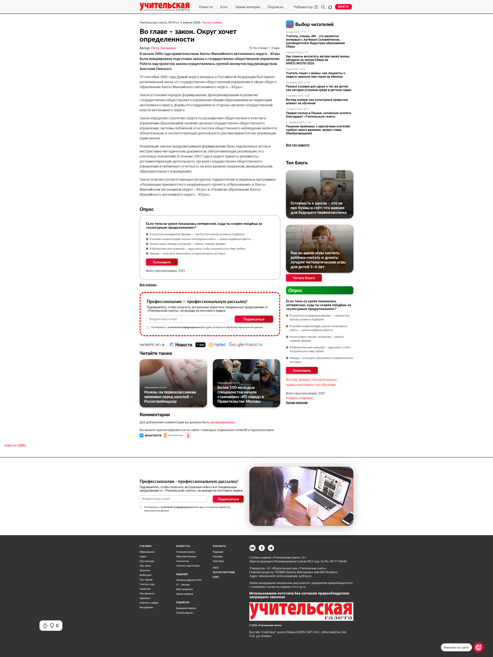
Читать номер (212, 22)
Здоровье (145, 598)
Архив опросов (297, 402)
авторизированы (222, 422)
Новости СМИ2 (15, 445)
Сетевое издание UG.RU (189, 580)
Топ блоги (297, 162)
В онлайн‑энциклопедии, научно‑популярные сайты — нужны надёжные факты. (201, 239)
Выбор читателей (314, 24)
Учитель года (147, 584)
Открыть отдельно (299, 398)
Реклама (217, 556)
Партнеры (218, 561)
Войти (343, 6)
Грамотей (145, 589)
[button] (151, 435)
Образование (147, 552)
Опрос (295, 290)
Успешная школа (185, 552)
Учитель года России (188, 565)
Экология (145, 570)
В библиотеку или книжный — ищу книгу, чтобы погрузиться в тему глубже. (198, 248)
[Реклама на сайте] (479, 647)
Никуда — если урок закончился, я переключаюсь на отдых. (188, 253)
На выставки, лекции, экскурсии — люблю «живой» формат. (188, 243)
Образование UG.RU (155, 387)
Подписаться (253, 319)
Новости (206, 7)
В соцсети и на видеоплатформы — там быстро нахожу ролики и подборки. (197, 234)
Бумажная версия (186, 608)
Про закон (145, 565)
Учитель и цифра (149, 602)
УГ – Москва (183, 584)
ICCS (215, 567)
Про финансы (147, 593)
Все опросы (148, 285)
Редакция (218, 552)
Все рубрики (146, 607)
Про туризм (146, 579)
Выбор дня (145, 575)
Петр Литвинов (163, 48)
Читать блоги (304, 278)
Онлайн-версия (184, 613)
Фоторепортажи (224, 572)
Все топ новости (297, 145)
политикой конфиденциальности (186, 327)
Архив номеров (248, 7)
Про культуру (147, 561)
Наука (143, 556)
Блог (224, 7)
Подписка (275, 7)
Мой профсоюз (184, 589)
